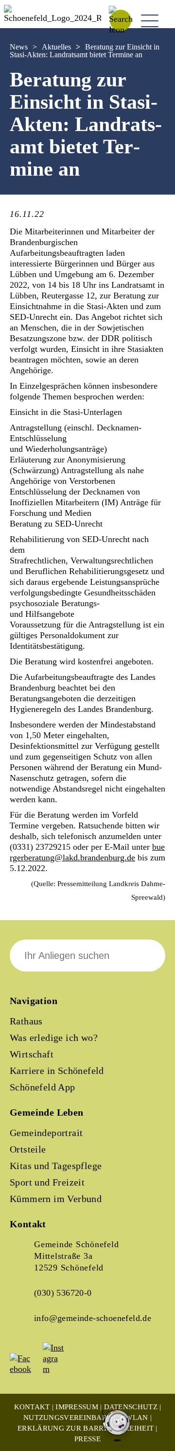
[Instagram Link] (58, 1369)
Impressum (76, 1407)
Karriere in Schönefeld (57, 1070)
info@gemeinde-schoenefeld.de (92, 1318)
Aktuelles (56, 47)
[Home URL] (52, 18)
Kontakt (32, 1407)
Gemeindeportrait (46, 1132)
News (19, 47)
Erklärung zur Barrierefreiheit (86, 1428)
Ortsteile (28, 1149)
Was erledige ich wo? (54, 1037)
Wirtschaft (31, 1054)
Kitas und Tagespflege (56, 1165)
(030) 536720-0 (63, 1293)
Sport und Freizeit (47, 1182)
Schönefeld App (42, 1087)
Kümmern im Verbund (56, 1198)
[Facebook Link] (25, 1369)
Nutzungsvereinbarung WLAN (85, 1417)
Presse (87, 1439)
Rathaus (26, 1021)
